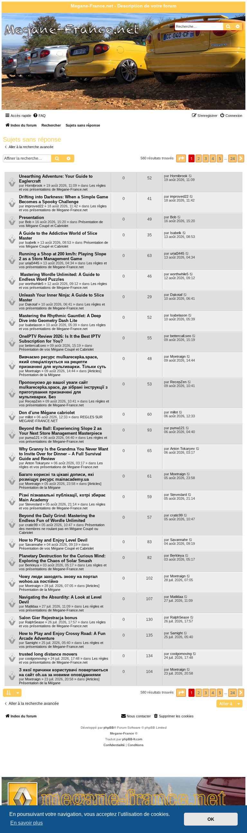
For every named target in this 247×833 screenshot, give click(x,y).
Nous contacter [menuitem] (139, 716)
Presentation (31, 217)
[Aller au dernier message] (190, 176)
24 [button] (232, 158)
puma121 (32, 438)
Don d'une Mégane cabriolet (47, 412)
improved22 (34, 206)
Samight (31, 643)
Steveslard (33, 504)
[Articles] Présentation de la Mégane (60, 373)
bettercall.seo (35, 345)
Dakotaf (31, 304)
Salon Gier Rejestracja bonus (48, 617)
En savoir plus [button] (26, 823)
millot (29, 417)
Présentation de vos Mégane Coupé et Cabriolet (61, 224)
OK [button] (210, 819)
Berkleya (32, 565)
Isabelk (30, 242)
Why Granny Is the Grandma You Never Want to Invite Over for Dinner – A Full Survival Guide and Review (63, 454)
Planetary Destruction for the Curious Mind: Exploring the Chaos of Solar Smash (62, 558)
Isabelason (33, 325)
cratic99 (31, 525)
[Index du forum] (38, 77)
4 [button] (213, 158)
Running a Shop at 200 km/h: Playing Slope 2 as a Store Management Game (62, 256)
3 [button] (206, 158)
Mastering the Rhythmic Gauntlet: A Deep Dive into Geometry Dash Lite (60, 318)
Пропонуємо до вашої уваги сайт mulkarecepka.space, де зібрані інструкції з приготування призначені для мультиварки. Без (63, 389)
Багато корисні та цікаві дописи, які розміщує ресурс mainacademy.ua (56, 477)
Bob (28, 222)
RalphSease (34, 622)
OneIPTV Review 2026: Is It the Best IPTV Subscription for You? (60, 339)
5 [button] (220, 158)
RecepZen (33, 401)
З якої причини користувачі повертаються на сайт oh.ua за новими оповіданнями (63, 672)
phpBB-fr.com (132, 739)
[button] (181, 158)
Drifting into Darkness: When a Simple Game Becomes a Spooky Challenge (63, 199)
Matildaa (31, 606)
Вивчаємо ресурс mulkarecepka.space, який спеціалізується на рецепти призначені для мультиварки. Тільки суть (62, 362)
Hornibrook (33, 185)
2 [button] (198, 158)
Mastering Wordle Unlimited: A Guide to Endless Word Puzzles (59, 277)
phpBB (109, 727)
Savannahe (34, 544)
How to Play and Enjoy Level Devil (53, 540)
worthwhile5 (34, 284)
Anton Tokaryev (37, 463)
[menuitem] (39, 115)
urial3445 (32, 263)
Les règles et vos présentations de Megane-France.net (62, 187)
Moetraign (33, 371)
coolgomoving (36, 658)
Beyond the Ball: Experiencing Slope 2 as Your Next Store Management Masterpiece (60, 431)
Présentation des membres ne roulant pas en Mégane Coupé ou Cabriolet (62, 529)
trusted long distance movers (48, 654)
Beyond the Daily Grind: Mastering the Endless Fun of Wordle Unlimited (57, 518)
